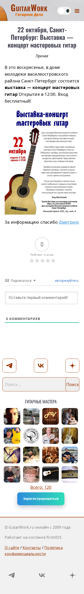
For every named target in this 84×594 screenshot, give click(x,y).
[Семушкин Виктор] (31, 455)
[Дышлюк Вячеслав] (31, 435)
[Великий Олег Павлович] (12, 455)
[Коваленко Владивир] (69, 416)
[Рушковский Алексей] (69, 455)
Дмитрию (69, 222)
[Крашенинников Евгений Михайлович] (12, 435)
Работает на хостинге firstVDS (33, 537)
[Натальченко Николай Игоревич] (31, 474)
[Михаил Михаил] (50, 435)
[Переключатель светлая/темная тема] (64, 11)
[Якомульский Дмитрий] (12, 474)
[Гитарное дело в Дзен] (72, 575)
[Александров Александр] (12, 416)
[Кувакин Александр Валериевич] (50, 455)
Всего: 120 (40, 487)
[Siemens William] (50, 474)
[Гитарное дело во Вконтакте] (42, 575)
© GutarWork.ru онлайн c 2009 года (38, 527)
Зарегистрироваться (41, 498)
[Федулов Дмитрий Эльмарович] (31, 416)
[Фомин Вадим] (50, 416)
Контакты (32, 547)
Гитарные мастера (41, 400)
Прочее (42, 56)
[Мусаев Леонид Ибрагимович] (69, 474)
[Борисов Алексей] (69, 435)
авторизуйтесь (66, 280)
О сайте (12, 547)
